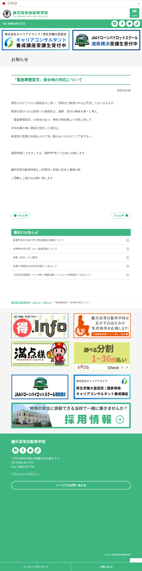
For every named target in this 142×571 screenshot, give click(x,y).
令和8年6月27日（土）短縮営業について (35, 248)
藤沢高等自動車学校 (121, 554)
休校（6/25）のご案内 (25, 257)
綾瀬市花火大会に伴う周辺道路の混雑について (38, 240)
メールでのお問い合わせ (71, 485)
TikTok (137, 23)
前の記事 (23, 215)
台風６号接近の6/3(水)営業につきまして (35, 266)
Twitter (129, 23)
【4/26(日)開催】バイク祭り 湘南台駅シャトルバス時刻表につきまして (52, 274)
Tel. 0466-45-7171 (14, 23)
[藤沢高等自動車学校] (25, 17)
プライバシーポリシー (25, 473)
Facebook (122, 23)
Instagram (114, 23)
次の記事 (119, 215)
